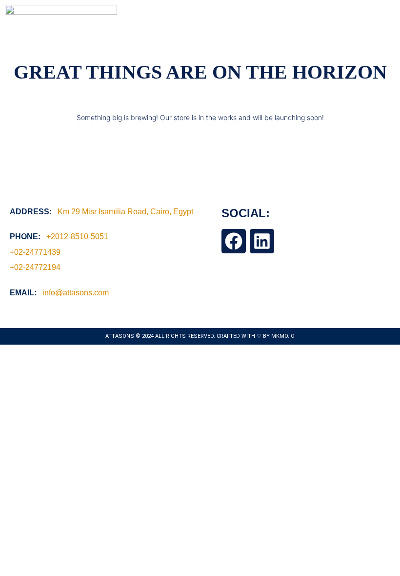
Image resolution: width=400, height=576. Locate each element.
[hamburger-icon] (384, 9)
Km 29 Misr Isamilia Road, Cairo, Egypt (125, 211)
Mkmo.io (283, 336)
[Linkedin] (262, 241)
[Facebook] (233, 241)
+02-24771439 (35, 252)
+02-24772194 (35, 267)
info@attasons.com (75, 292)
